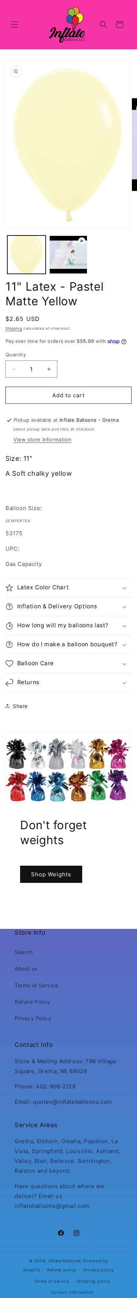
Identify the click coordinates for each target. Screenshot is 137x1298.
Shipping (13, 328)
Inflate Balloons (64, 1260)
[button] (15, 24)
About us (26, 968)
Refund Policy (32, 1002)
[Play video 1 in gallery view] (68, 255)
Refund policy (61, 1269)
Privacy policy (99, 1269)
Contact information (72, 1292)
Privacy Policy (33, 1018)
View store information (42, 439)
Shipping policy (94, 1281)
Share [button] (20, 706)
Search (24, 952)
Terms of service (51, 1281)
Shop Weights (51, 874)
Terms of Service (36, 985)
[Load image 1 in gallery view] (26, 255)
